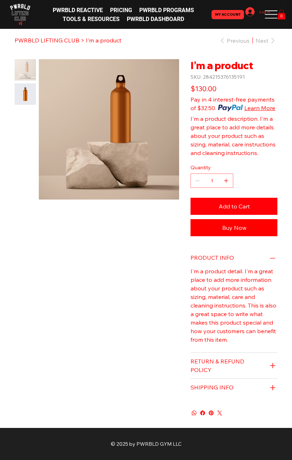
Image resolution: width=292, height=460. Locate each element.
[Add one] (226, 181)
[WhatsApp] (194, 413)
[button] (281, 14)
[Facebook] (202, 413)
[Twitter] (219, 413)
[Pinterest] (211, 413)
